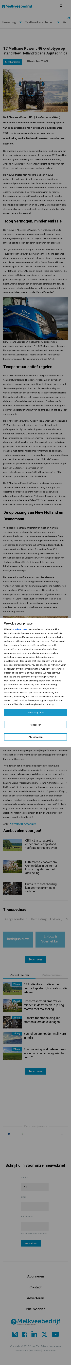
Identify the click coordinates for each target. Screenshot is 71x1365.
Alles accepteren (35, 712)
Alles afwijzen (36, 736)
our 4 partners (20, 629)
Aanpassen (35, 724)
